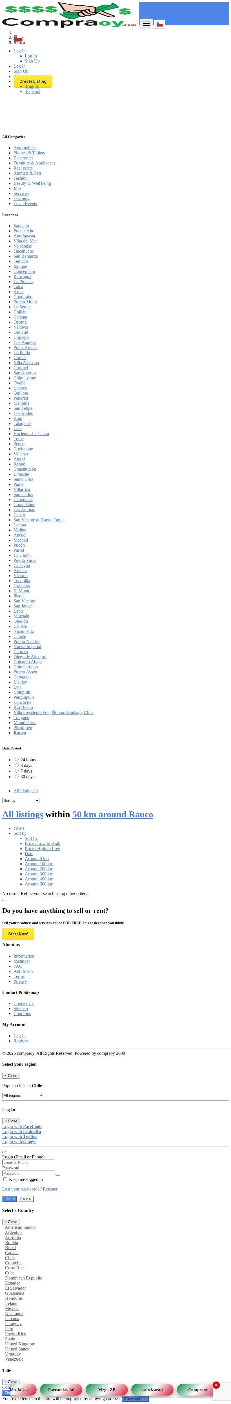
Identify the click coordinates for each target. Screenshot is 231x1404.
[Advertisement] (115, 89)
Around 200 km (39, 868)
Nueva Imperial (27, 646)
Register (21, 1040)
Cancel (26, 1199)
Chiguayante (25, 377)
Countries (22, 1013)
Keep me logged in (25, 1179)
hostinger (22, 961)
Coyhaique (23, 448)
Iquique (20, 266)
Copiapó (21, 337)
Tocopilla (22, 580)
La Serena (23, 306)
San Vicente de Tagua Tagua (39, 519)
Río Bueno (23, 707)
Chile (10, 1257)
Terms (19, 976)
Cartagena (23, 677)
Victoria (21, 575)
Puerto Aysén (25, 671)
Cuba (10, 1273)
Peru (9, 1328)
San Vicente (24, 600)
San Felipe (23, 408)
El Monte (22, 590)
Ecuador (12, 1283)
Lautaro (20, 626)
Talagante (22, 423)
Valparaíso (23, 246)
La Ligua (22, 565)
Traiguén (21, 717)
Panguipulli (24, 697)
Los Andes (23, 413)
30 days (27, 776)
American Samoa (20, 1227)
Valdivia (21, 327)
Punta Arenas (25, 347)
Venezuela (14, 1359)
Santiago (21, 225)
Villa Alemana (26, 362)
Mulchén (21, 616)
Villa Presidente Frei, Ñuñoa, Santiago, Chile (54, 712)
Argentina (14, 1232)
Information (24, 956)
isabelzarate (147, 1388)
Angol (19, 459)
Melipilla (21, 403)
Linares (20, 388)
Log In (20, 1035)
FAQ (18, 966)
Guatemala (14, 1293)
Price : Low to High (42, 843)
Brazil (10, 1247)
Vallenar (21, 453)
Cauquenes (23, 499)
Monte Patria (25, 722)
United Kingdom (20, 1343)
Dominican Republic (23, 1278)
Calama (20, 317)
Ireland (11, 1303)
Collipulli (22, 692)
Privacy (20, 981)
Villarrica (22, 489)
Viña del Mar (25, 241)
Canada (12, 1252)
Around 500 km (39, 884)
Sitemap (21, 1008)
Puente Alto (24, 230)
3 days (26, 765)
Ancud (20, 535)
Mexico (12, 1308)
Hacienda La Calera (31, 433)
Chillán (20, 312)
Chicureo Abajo (28, 661)
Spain (10, 1338)
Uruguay (13, 1354)
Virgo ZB (102, 1388)
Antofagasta (24, 235)
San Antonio (25, 372)
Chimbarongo (26, 666)
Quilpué (21, 332)
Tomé (19, 438)
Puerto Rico (15, 1333)
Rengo (19, 464)
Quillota (21, 393)
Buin (18, 418)
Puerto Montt (25, 301)
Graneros (22, 585)
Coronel (21, 367)
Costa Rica (15, 1267)
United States (17, 1349)
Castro (19, 514)
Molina (20, 530)
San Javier (23, 606)
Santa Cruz (23, 479)
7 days (26, 771)
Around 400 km (39, 878)
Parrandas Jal (56, 1388)
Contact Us (24, 1003)
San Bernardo (26, 256)
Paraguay (13, 1323)
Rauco (20, 732)
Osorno (20, 322)
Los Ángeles (25, 342)
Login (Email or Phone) (23, 1156)
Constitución (25, 469)
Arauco (20, 570)
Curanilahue (24, 504)
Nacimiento (24, 631)
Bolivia (11, 1242)
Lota (18, 428)
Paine (18, 484)
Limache (21, 474)
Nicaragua (14, 1313)
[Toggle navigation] (146, 23)
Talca (18, 286)
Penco (19, 443)
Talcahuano (24, 251)
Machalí (21, 540)
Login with (22, 1126)
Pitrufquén (23, 727)
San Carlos (23, 494)
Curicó (20, 357)
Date (29, 853)
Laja (17, 687)
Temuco (21, 261)
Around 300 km (39, 873)
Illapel (19, 595)
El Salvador (15, 1288)
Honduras (14, 1298)
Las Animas (24, 509)
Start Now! (18, 934)
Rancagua (22, 276)
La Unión (22, 555)
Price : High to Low (42, 848)
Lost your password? (21, 1189)
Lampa (20, 524)
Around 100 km (39, 863)
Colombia (14, 1262)
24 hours (28, 759)
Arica (18, 291)
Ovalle (19, 383)
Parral (19, 550)
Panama (12, 1318)
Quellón (21, 621)
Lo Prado (22, 352)
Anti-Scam (23, 971)
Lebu (18, 611)
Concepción (24, 271)
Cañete (20, 636)
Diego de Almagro (30, 656)
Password (10, 1167)
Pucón (19, 545)
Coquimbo (23, 296)
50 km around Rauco (112, 814)
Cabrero (21, 651)
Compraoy (193, 1388)
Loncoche (22, 702)
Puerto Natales (26, 641)
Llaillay (20, 682)
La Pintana (23, 281)
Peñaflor (21, 398)
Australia (13, 1237)
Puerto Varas (25, 560)
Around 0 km (37, 858)
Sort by (31, 838)
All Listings (26, 790)
